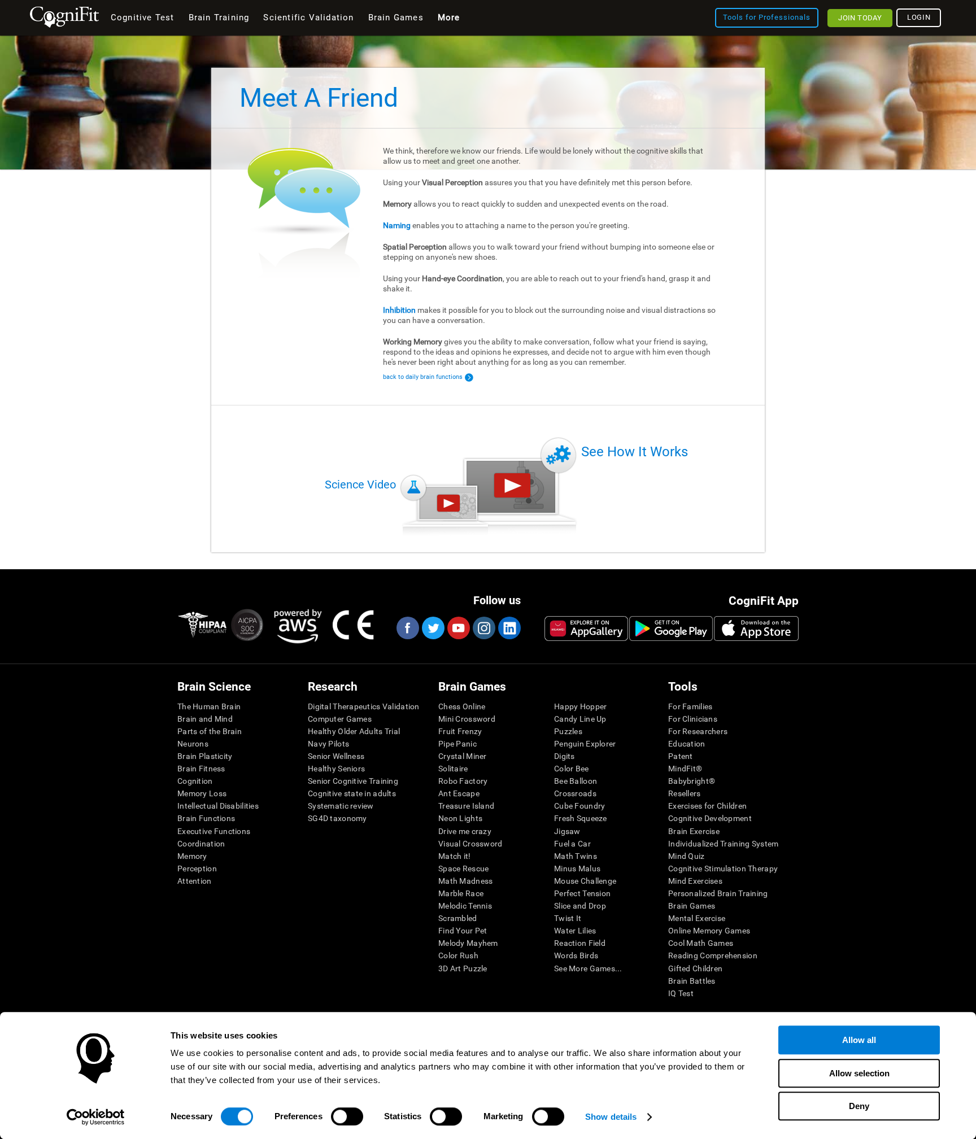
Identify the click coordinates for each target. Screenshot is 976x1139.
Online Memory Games (709, 930)
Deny (859, 1106)
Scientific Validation (308, 17)
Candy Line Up (580, 718)
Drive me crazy (464, 831)
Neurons (192, 743)
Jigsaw (567, 831)
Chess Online (461, 706)
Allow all (859, 1040)
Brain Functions (206, 818)
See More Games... (588, 968)
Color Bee (571, 768)
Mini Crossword (466, 718)
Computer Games (340, 718)
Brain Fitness (201, 768)
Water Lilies (575, 930)
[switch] (347, 1116)
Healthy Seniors (336, 768)
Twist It (567, 918)
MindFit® (685, 768)
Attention (194, 880)
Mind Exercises (695, 880)
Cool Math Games (700, 943)
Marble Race (460, 893)
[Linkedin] (509, 628)
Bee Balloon (575, 780)
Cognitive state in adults (352, 793)
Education (686, 743)
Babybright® (691, 780)
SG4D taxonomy (337, 818)
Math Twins (575, 856)
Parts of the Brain (209, 731)
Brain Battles (692, 980)
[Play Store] (671, 628)
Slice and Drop (580, 905)
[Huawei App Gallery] (586, 628)
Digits (564, 756)
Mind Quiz (686, 856)
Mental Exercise (696, 918)
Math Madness (465, 880)
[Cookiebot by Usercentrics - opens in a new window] (95, 1117)
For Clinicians (692, 718)
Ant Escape (459, 793)
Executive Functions (213, 831)
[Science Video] (448, 503)
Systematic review (341, 805)
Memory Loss (201, 793)
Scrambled (457, 918)
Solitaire (453, 768)
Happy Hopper (580, 706)
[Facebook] (407, 628)
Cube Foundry (579, 805)
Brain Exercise (694, 831)
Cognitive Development (710, 818)
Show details (611, 1116)
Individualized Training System (723, 843)
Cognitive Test (143, 17)
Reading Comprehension (712, 955)
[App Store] (756, 628)
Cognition (195, 780)
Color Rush (458, 955)
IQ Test (681, 993)
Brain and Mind (205, 718)
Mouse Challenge (585, 880)
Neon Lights (460, 818)
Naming (397, 225)
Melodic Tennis (465, 905)
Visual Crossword (470, 843)
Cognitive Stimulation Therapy (723, 868)
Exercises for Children (707, 805)
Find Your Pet (462, 930)
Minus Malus (577, 868)
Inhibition (399, 310)
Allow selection (859, 1073)
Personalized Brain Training (718, 893)
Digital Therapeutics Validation (364, 706)
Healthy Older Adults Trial (354, 731)
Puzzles (568, 731)
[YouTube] (458, 628)
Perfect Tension (582, 893)
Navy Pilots (328, 743)
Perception (197, 868)
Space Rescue (463, 868)
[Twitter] (433, 628)
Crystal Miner (462, 756)
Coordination (201, 843)
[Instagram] (483, 628)
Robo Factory (462, 780)
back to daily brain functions (423, 377)
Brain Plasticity (204, 756)
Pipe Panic (457, 743)
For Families (690, 706)
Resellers (684, 793)
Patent (680, 756)
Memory (192, 856)
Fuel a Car (572, 843)
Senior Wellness (336, 756)
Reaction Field (579, 943)
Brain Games (691, 905)
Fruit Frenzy (460, 731)
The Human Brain (209, 706)
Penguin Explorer (585, 743)
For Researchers (697, 731)
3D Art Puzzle (462, 968)
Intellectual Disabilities (218, 805)
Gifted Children (695, 968)
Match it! (454, 856)
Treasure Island (466, 805)
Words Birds (576, 955)
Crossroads (575, 793)
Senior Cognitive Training (353, 780)
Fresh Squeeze (580, 818)
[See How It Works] (512, 485)
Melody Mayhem (468, 943)
